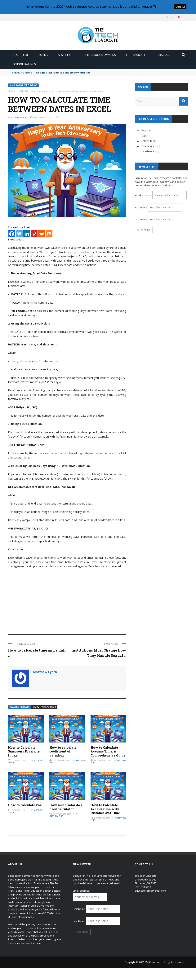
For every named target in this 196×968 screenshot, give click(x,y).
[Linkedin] (26, 233)
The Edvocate (136, 55)
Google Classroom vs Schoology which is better (66, 72)
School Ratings (24, 64)
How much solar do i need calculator (65, 807)
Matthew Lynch (18, 117)
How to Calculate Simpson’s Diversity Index (24, 751)
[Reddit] (41, 233)
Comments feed (150, 146)
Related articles (20, 706)
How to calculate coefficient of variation (62, 751)
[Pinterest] (34, 233)
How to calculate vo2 (25, 805)
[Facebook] (11, 233)
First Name (141, 207)
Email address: (143, 195)
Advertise (65, 55)
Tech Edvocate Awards (99, 55)
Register (146, 130)
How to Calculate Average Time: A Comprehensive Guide (108, 751)
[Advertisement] (67, 599)
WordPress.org (150, 151)
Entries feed (148, 141)
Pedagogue (164, 55)
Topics (43, 55)
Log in (144, 135)
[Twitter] (19, 233)
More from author (44, 706)
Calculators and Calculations (23, 85)
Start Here (21, 55)
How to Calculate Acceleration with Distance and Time (105, 809)
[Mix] (49, 233)
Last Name (141, 219)
